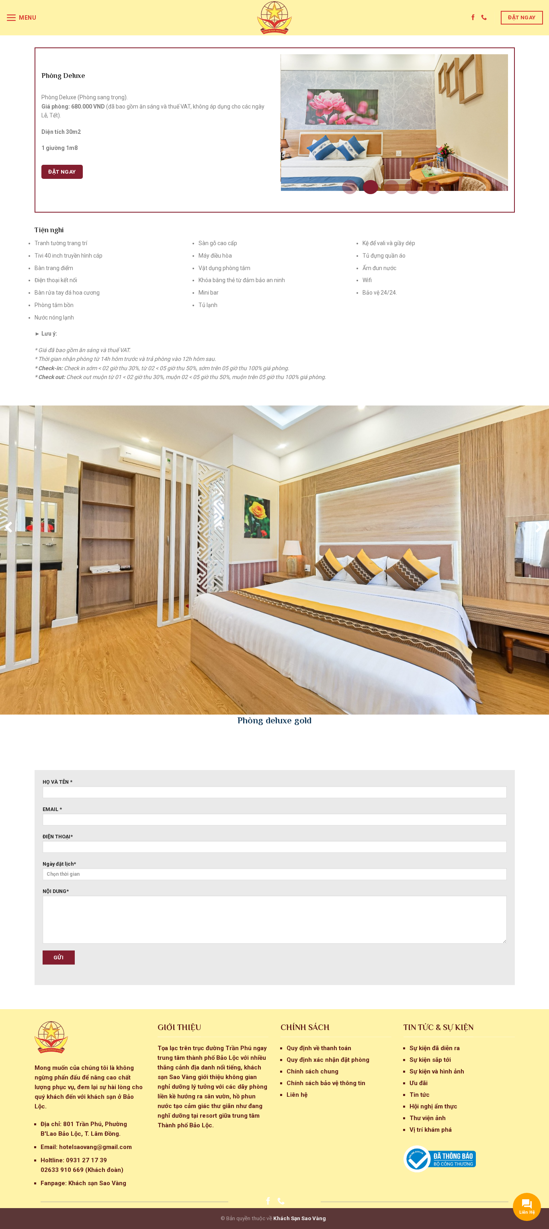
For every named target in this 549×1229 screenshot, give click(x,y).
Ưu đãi (419, 1083)
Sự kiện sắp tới (430, 1059)
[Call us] (484, 17)
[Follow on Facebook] (473, 17)
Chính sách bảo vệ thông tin (326, 1083)
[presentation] (7, 526)
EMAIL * (52, 809)
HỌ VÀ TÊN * (57, 782)
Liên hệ (297, 1094)
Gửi (58, 957)
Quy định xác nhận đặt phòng (328, 1059)
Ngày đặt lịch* (59, 864)
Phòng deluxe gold (274, 720)
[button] (349, 187)
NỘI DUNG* (56, 891)
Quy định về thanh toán (319, 1048)
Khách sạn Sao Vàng (97, 1183)
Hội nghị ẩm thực (433, 1106)
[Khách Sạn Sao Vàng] (274, 17)
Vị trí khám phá (431, 1129)
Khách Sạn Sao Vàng (299, 1218)
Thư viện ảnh (428, 1118)
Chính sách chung (312, 1071)
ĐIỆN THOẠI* (58, 837)
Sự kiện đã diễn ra (435, 1048)
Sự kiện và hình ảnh (437, 1071)
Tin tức (420, 1094)
